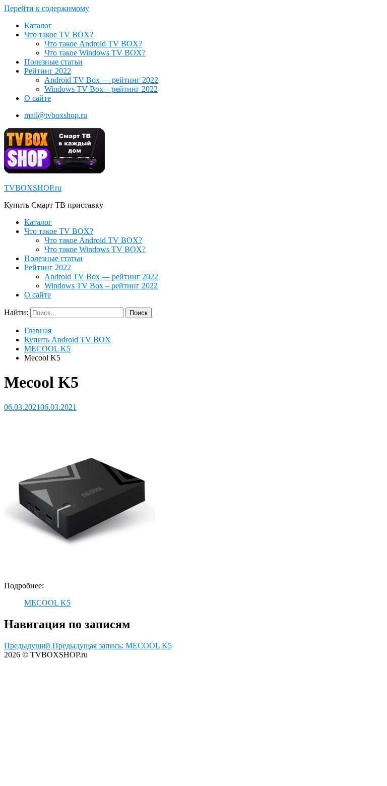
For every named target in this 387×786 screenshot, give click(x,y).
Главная (37, 330)
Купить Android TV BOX (67, 339)
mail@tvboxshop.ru (55, 115)
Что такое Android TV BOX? (93, 43)
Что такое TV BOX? (58, 34)
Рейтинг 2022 (47, 71)
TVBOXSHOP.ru (32, 188)
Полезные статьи (53, 61)
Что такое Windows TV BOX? (95, 52)
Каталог (38, 25)
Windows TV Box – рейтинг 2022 (101, 89)
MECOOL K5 (47, 348)
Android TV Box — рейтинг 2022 (101, 80)
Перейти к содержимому (46, 8)
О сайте (37, 98)
